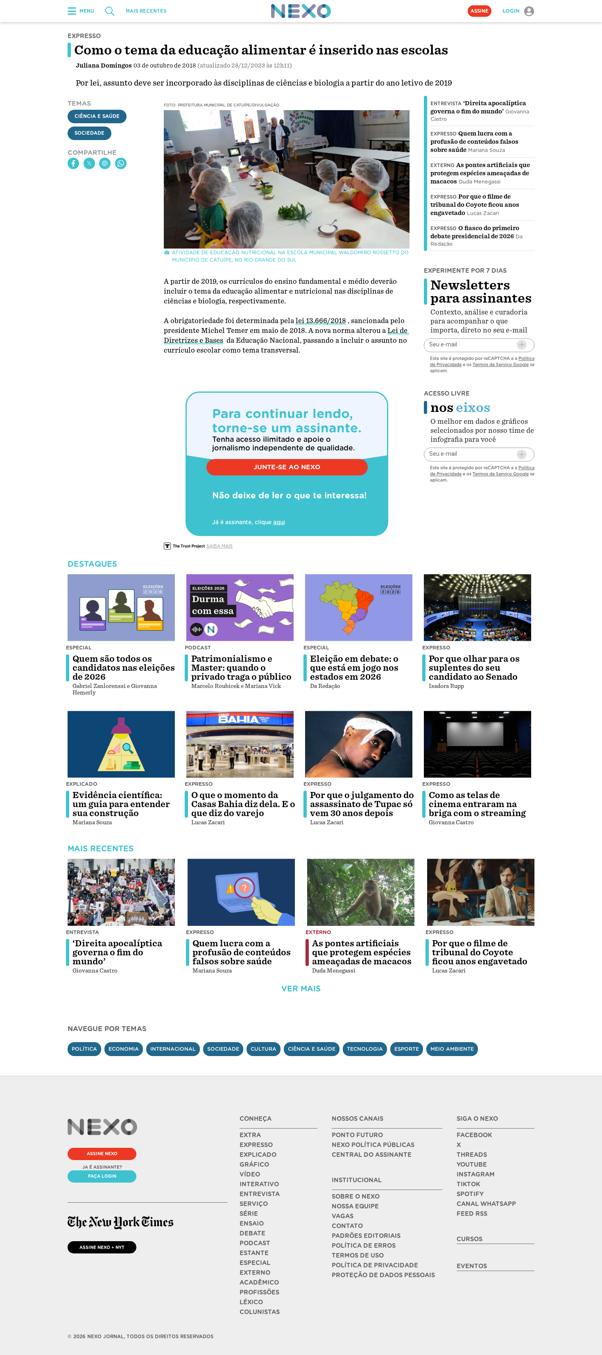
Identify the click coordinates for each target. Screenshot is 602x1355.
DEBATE (252, 1233)
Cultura (263, 1049)
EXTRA (250, 1135)
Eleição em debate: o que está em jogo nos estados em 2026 (354, 667)
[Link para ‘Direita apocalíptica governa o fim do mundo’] (121, 892)
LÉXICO (251, 1302)
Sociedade (89, 133)
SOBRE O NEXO (356, 1196)
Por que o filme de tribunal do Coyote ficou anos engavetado (474, 204)
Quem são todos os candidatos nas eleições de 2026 (123, 667)
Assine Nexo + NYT (101, 1247)
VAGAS (342, 1216)
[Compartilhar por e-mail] (105, 163)
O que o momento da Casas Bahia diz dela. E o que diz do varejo (243, 804)
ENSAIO (252, 1223)
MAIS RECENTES (146, 11)
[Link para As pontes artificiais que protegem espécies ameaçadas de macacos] (360, 892)
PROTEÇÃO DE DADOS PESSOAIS (383, 1275)
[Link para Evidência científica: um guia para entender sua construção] (121, 744)
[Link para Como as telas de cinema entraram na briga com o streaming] (477, 744)
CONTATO (347, 1226)
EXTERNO (255, 1272)
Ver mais (301, 988)
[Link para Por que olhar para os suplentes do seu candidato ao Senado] (477, 607)
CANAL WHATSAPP (486, 1204)
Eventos (472, 1266)
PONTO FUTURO (357, 1135)
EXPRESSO (256, 1145)
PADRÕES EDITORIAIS (366, 1236)
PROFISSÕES (259, 1292)
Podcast (198, 648)
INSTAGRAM (476, 1174)
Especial (79, 648)
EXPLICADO (258, 1154)
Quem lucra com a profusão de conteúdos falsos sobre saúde (474, 141)
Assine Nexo (102, 1153)
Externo (442, 165)
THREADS (472, 1154)
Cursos (469, 1239)
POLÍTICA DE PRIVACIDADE (375, 1265)
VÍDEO (250, 1174)
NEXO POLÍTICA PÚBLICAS (373, 1145)
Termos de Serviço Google (501, 364)
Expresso (443, 134)
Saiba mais (219, 545)
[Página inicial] (301, 11)
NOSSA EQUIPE (355, 1206)
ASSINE (480, 11)
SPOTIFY (470, 1194)
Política (84, 1049)
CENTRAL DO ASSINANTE (372, 1154)
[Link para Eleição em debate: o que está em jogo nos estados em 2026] (358, 607)
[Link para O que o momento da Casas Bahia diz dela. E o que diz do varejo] (240, 744)
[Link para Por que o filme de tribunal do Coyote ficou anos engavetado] (480, 892)
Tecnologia (365, 1049)
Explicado (81, 784)
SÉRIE (249, 1213)
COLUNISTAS (260, 1312)
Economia (124, 1049)
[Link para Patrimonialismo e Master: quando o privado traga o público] (240, 607)
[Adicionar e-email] (522, 345)
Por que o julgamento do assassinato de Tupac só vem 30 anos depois (362, 804)
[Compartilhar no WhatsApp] (121, 163)
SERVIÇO (254, 1204)
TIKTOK (468, 1184)
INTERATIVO (259, 1184)
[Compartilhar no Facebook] (73, 163)
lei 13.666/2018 (321, 321)
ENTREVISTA (260, 1194)
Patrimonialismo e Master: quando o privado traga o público (241, 667)
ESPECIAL (255, 1263)
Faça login (102, 1176)
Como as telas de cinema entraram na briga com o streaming (477, 804)
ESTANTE (254, 1253)
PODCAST (255, 1243)
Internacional (173, 1049)
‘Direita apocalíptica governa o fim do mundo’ (117, 952)
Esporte (406, 1049)
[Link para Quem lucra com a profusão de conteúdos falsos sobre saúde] (241, 892)
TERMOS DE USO (358, 1255)
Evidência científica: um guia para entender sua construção (121, 804)
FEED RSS (472, 1213)
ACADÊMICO (259, 1282)
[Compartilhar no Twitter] (89, 163)
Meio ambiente (452, 1049)
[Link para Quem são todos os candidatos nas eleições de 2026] (121, 607)
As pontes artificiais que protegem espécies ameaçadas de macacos (480, 173)
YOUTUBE (472, 1164)
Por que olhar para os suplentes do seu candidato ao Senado (474, 667)
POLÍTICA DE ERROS (364, 1245)
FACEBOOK (474, 1135)
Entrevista (446, 103)
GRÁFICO (254, 1164)
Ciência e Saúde (97, 117)
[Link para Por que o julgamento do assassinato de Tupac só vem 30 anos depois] (358, 744)
